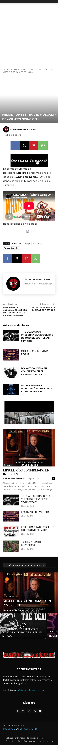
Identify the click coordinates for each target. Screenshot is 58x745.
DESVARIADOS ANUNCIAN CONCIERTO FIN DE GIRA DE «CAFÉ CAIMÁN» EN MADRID (15, 311)
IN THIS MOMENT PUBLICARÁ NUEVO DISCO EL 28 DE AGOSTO (37, 388)
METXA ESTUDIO (28, 729)
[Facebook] (15, 145)
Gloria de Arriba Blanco (13, 478)
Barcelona (16, 243)
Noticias (26, 69)
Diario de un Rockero (24, 129)
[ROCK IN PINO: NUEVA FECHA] (11, 354)
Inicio (5, 69)
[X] (24, 145)
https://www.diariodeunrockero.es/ (38, 284)
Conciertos (8, 465)
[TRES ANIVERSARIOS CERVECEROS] (11, 546)
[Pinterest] (33, 145)
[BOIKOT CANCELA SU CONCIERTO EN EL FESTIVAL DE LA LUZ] (11, 372)
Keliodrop (37, 243)
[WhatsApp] (43, 145)
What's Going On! (11, 248)
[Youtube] (40, 711)
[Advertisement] (29, 34)
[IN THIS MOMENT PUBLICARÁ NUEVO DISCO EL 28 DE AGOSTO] (11, 389)
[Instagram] (29, 711)
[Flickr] (23, 711)
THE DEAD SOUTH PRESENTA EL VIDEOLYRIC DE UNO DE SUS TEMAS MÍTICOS (37, 336)
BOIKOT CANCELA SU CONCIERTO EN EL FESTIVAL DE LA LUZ (34, 371)
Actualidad (15, 69)
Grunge (27, 243)
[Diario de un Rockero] (6, 129)
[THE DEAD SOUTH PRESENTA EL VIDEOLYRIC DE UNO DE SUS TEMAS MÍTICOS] (11, 335)
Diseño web (9, 729)
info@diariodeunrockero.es (30, 690)
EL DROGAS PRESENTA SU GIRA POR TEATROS (43, 308)
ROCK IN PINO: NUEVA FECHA (35, 512)
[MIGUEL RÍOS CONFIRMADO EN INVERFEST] (29, 447)
